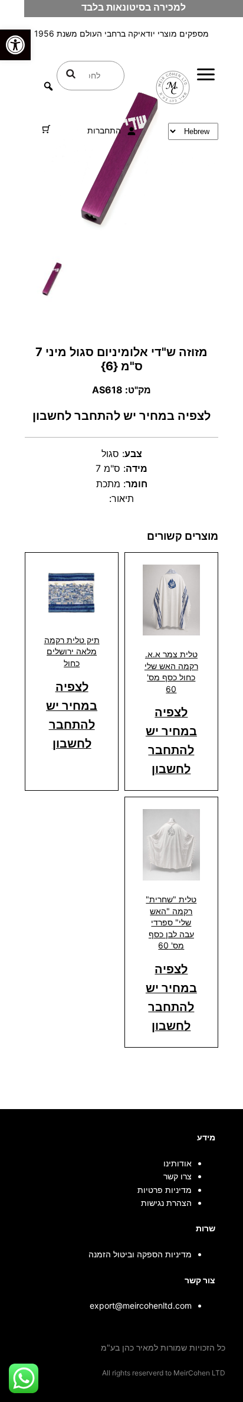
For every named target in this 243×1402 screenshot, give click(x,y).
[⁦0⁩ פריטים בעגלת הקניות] (46, 129)
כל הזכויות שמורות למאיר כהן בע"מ (163, 1347)
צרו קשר (177, 1176)
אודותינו (177, 1163)
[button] (15, 45)
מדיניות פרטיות (164, 1190)
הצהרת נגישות (166, 1203)
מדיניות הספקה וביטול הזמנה (140, 1254)
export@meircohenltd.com (141, 1305)
